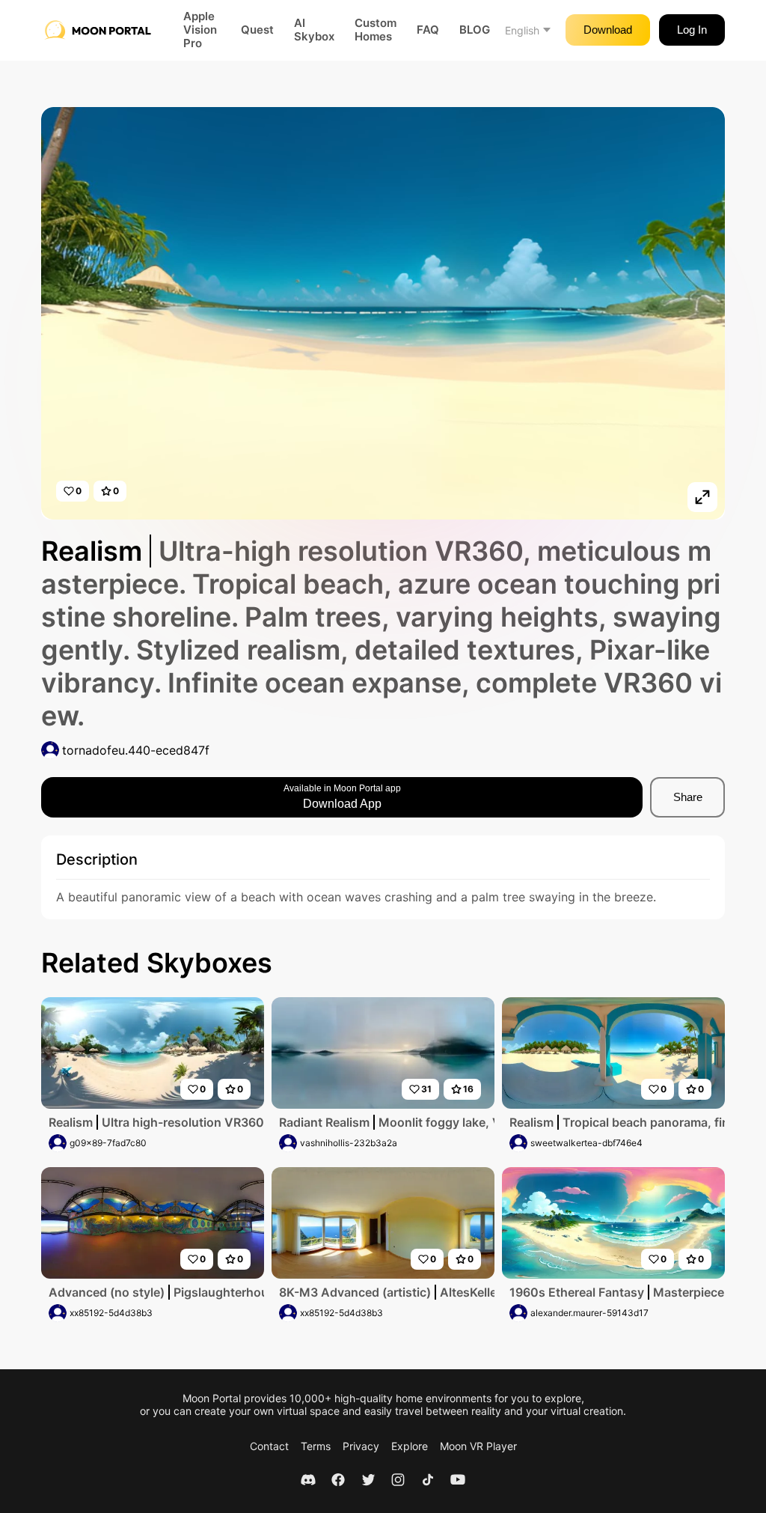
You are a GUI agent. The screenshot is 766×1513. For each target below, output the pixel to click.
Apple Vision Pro (200, 30)
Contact (269, 1446)
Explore (409, 1446)
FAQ (428, 30)
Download (607, 29)
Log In (692, 29)
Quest (257, 30)
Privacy (361, 1446)
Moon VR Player (478, 1446)
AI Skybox (314, 29)
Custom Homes (375, 29)
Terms (316, 1446)
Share (687, 797)
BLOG (474, 30)
